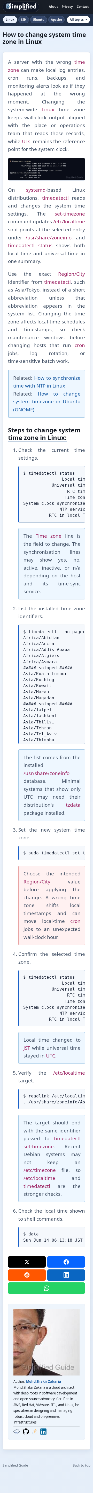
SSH (23, 20)
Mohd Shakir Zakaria (43, 1381)
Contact (83, 6)
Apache (56, 20)
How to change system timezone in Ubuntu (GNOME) (47, 401)
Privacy (67, 6)
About (53, 6)
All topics (77, 20)
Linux (10, 20)
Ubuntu (38, 20)
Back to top (81, 1465)
